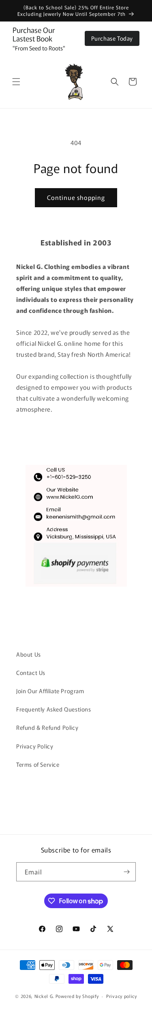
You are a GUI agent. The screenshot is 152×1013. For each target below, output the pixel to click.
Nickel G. (44, 996)
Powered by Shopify (77, 996)
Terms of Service (38, 764)
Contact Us (30, 672)
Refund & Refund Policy (47, 727)
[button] (16, 82)
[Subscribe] (126, 871)
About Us (28, 654)
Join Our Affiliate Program (50, 691)
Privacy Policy (34, 746)
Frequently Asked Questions (53, 709)
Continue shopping (76, 197)
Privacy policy (121, 996)
